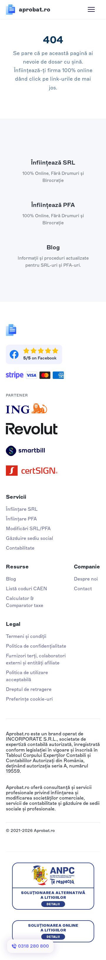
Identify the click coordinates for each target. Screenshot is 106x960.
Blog (11, 579)
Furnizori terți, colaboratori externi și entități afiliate (36, 659)
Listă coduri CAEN (26, 588)
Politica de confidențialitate (36, 646)
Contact (83, 588)
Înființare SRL (22, 509)
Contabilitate (20, 548)
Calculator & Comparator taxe (24, 602)
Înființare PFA (21, 519)
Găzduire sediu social (29, 538)
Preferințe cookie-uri (29, 699)
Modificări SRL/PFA (28, 528)
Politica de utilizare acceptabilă (27, 676)
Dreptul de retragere (29, 689)
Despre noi (86, 579)
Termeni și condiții (26, 636)
